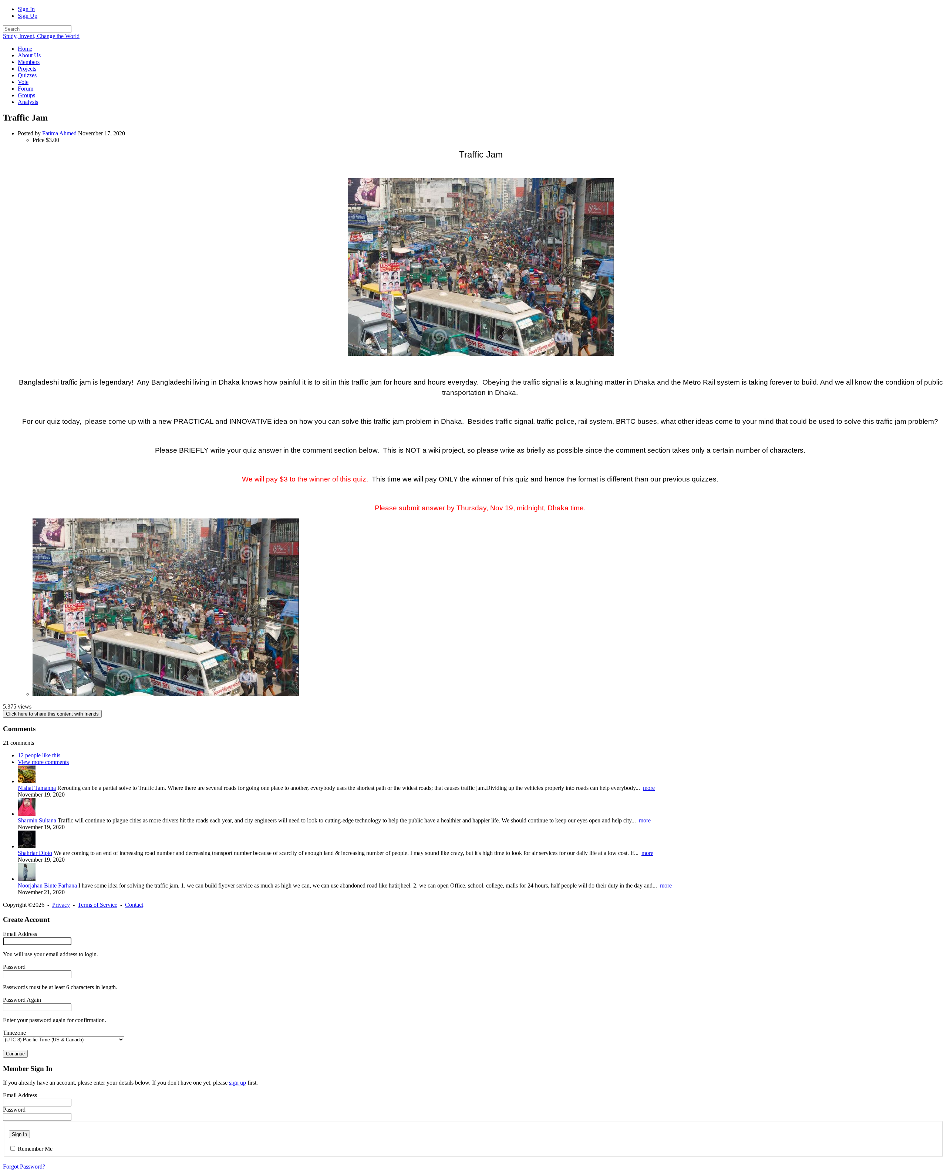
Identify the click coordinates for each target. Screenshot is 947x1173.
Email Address (20, 934)
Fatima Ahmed (59, 133)
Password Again (22, 1000)
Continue (15, 1054)
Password (14, 967)
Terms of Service (97, 905)
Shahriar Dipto (35, 853)
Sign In (26, 9)
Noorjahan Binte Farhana (47, 885)
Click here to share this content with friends (52, 714)
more (649, 788)
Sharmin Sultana (37, 820)
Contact (134, 905)
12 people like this (39, 755)
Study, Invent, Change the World (41, 36)
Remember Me (35, 1149)
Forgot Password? (24, 1166)
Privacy (61, 905)
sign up (237, 1082)
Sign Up (27, 16)
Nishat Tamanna (37, 788)
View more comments (43, 762)
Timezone (14, 1033)
